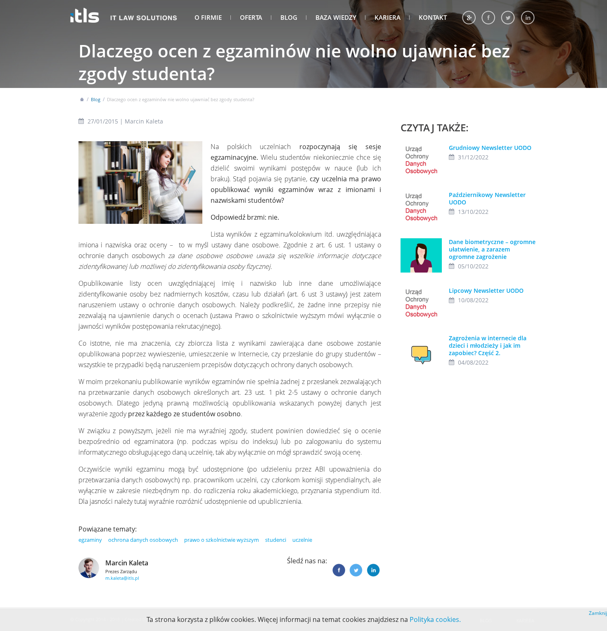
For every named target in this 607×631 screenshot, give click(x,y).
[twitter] (508, 17)
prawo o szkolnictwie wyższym (221, 539)
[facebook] (488, 17)
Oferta (251, 17)
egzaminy (90, 539)
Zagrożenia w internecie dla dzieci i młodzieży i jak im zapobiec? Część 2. (487, 345)
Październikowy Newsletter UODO (487, 198)
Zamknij (598, 613)
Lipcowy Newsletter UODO (486, 290)
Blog (288, 17)
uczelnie (302, 539)
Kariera (388, 17)
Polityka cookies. (435, 619)
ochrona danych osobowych (143, 539)
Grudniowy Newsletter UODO (490, 148)
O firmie (208, 17)
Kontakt (433, 17)
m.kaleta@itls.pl (122, 578)
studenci (275, 539)
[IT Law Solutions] (123, 13)
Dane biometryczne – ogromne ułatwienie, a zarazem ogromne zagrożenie (492, 249)
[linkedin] (528, 17)
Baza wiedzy (335, 17)
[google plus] (469, 17)
